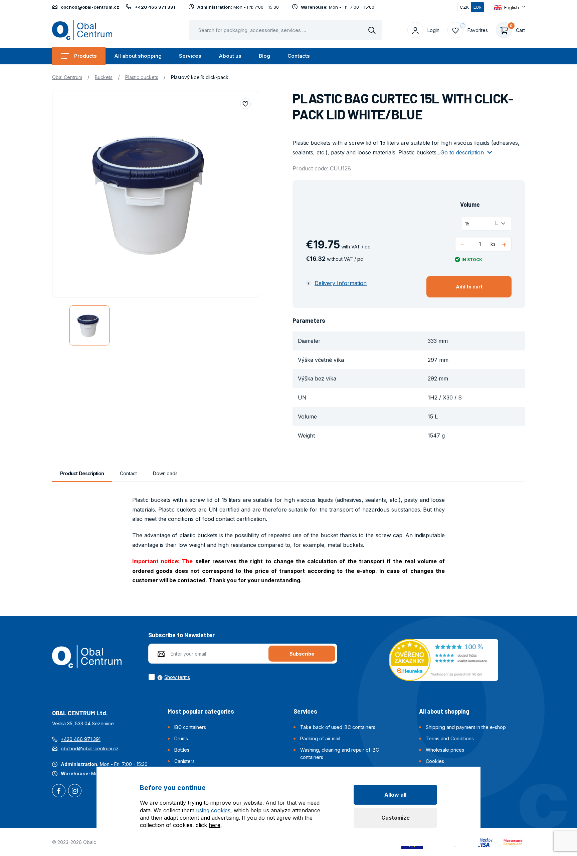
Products (85, 56)
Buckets (104, 77)
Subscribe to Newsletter (181, 635)
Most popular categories (201, 711)
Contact (128, 473)
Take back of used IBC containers (337, 727)
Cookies (435, 761)
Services (190, 56)
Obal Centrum (67, 77)
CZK (464, 7)
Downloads (165, 473)
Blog (264, 56)
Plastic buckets (141, 77)
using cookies (213, 810)
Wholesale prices (445, 750)
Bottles (181, 750)
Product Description (82, 473)
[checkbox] (169, 677)
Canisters (184, 761)
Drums (181, 738)
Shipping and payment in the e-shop (466, 727)
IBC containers (190, 727)
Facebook (58, 791)
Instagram (74, 791)
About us (230, 56)
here (214, 825)
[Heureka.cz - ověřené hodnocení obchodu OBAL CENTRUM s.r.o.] (443, 659)
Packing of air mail (320, 738)
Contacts (298, 56)
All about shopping (138, 56)
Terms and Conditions (450, 738)
